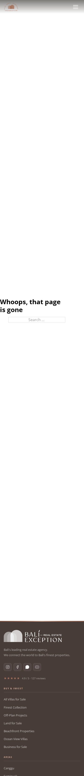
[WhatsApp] (27, 667)
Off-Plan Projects (15, 715)
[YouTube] (37, 667)
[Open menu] (75, 7)
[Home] (11, 7)
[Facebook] (17, 667)
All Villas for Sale (15, 699)
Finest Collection (15, 707)
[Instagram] (8, 667)
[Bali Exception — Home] (33, 636)
